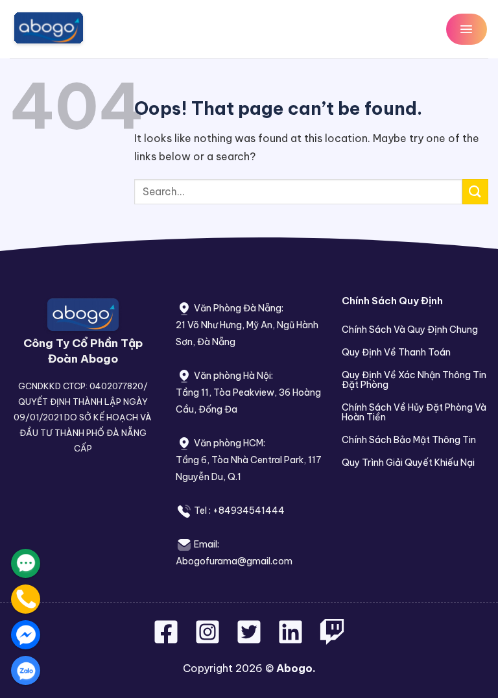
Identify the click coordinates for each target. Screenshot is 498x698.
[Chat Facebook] (25, 634)
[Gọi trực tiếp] (25, 599)
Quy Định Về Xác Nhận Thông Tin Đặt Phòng (414, 380)
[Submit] (475, 191)
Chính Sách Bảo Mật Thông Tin (409, 440)
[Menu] (466, 29)
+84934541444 (249, 510)
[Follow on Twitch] (332, 639)
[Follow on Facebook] (167, 639)
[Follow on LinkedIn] (290, 639)
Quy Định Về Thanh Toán (396, 352)
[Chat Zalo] (25, 670)
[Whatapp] (25, 563)
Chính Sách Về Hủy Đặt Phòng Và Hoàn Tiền (414, 412)
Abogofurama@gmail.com (234, 561)
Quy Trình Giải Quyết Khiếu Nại (408, 462)
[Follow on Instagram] (209, 639)
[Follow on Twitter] (250, 639)
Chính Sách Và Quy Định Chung (410, 329)
